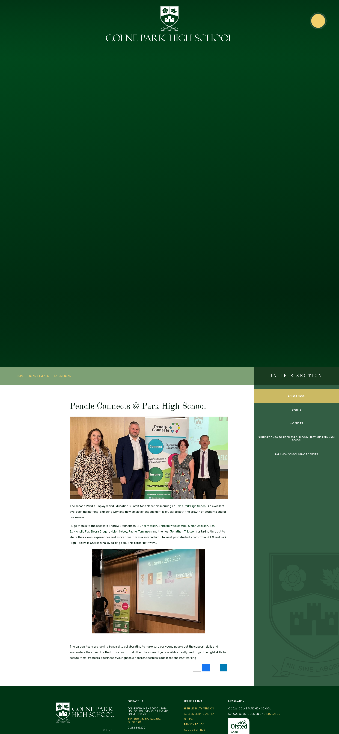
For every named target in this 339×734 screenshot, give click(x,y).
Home (20, 376)
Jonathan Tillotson (182, 531)
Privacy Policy (194, 724)
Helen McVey (119, 531)
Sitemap (189, 719)
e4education (272, 713)
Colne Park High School (191, 506)
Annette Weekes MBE (173, 526)
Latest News (62, 376)
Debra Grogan (100, 531)
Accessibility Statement (200, 713)
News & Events (39, 376)
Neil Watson (149, 526)
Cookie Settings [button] (194, 729)
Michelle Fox (81, 531)
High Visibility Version (199, 708)
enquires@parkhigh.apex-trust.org (145, 721)
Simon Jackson (198, 526)
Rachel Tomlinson (140, 531)
